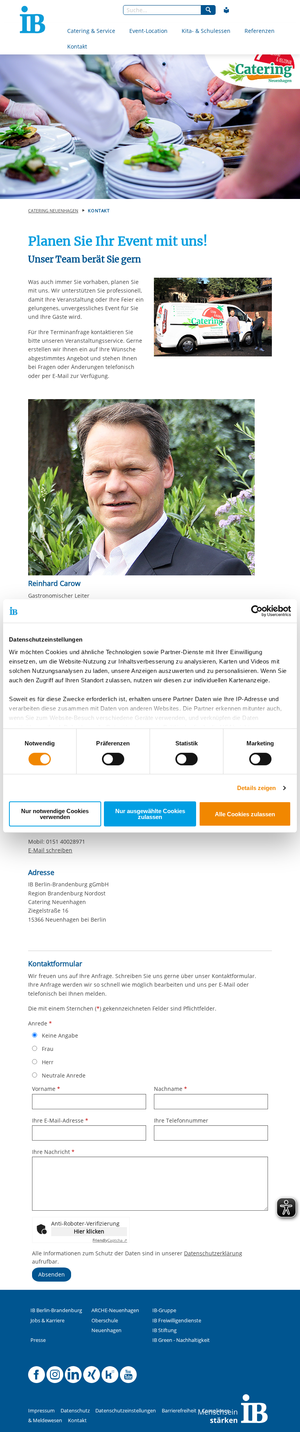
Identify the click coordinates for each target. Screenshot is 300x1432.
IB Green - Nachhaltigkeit (181, 1340)
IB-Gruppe (164, 1310)
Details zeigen (256, 788)
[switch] (113, 759)
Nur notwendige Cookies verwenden (55, 814)
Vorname (46, 1088)
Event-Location (148, 30)
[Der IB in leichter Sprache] (226, 10)
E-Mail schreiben (50, 850)
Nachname (170, 1088)
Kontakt (77, 46)
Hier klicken (89, 1231)
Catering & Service (91, 30)
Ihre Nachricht (53, 1151)
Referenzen (260, 30)
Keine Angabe (60, 1035)
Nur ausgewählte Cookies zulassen (150, 814)
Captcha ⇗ (110, 1240)
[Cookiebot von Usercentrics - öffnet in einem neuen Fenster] (257, 611)
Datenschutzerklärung (213, 1253)
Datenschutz (75, 1410)
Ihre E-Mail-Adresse (60, 1120)
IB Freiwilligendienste (176, 1320)
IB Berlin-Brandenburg (56, 1310)
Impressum (41, 1410)
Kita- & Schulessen (206, 30)
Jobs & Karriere (47, 1320)
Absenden (51, 1274)
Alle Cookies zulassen (245, 814)
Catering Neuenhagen (53, 210)
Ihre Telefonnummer (181, 1120)
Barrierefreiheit (179, 1410)
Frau (48, 1048)
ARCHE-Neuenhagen (115, 1310)
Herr (48, 1062)
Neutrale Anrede (64, 1075)
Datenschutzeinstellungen (125, 1410)
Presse (38, 1340)
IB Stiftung (164, 1330)
